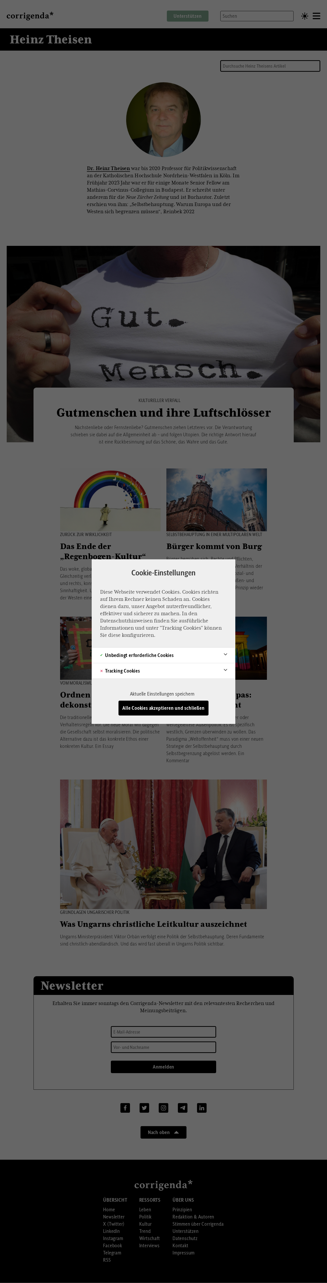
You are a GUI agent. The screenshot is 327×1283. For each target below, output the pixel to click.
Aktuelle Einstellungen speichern (162, 694)
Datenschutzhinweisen (126, 621)
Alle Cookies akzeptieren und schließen (163, 708)
